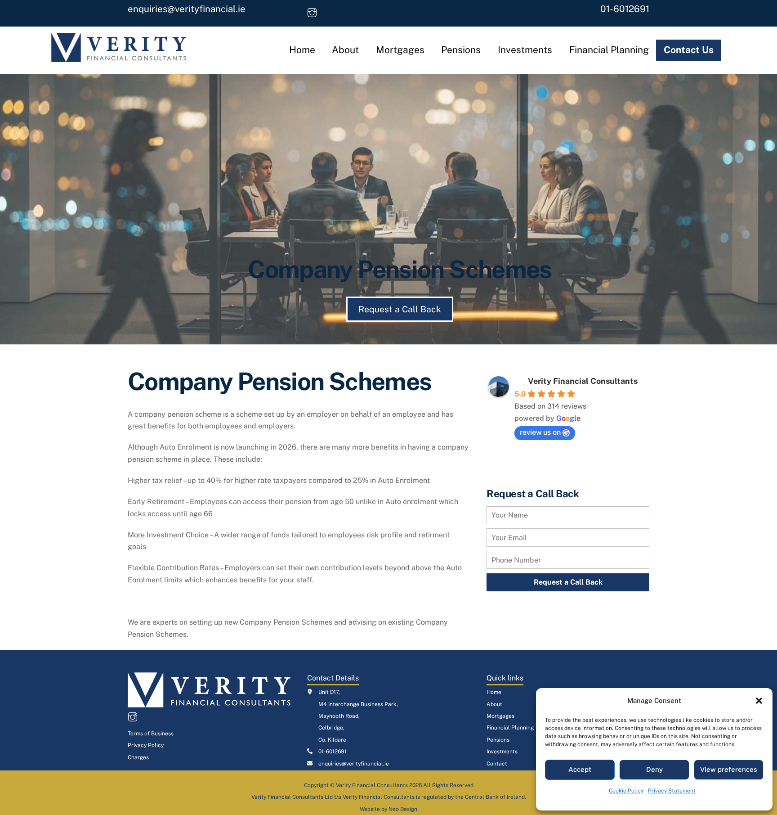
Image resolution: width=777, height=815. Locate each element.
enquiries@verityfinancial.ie (187, 9)
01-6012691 (624, 9)
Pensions (461, 49)
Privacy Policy (146, 745)
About (345, 49)
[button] (759, 700)
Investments (525, 49)
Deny (654, 769)
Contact (497, 764)
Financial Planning (609, 49)
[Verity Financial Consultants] (118, 57)
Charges (138, 757)
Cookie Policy (626, 791)
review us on (540, 432)
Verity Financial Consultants (583, 381)
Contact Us (689, 49)
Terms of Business (151, 733)
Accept (579, 769)
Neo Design (402, 809)
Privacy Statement (672, 791)
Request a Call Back (399, 309)
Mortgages (400, 49)
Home (302, 49)
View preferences (728, 769)
